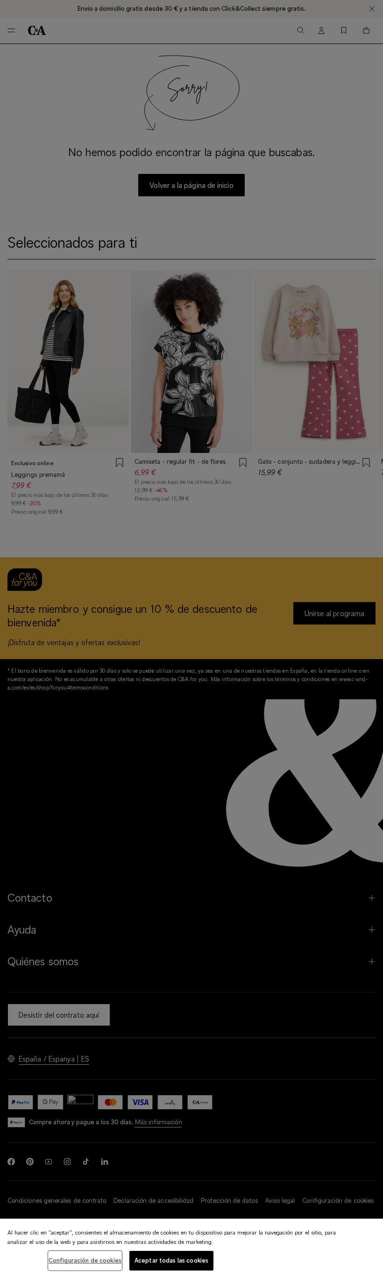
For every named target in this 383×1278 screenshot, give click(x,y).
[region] (191, 1248)
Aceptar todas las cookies (171, 1260)
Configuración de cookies (85, 1260)
